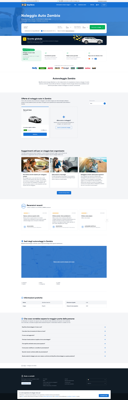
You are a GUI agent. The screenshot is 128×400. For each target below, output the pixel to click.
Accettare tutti (103, 395)
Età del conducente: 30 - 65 (48, 30)
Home (24, 365)
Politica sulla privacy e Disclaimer (50, 385)
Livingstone (42, 284)
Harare (24, 284)
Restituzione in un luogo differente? (32, 30)
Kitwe (41, 282)
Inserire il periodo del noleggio (63, 127)
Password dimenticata (69, 380)
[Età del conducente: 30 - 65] (41, 31)
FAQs (44, 380)
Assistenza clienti (82, 5)
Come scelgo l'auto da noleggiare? (50, 382)
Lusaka (58, 282)
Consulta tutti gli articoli (64, 192)
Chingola (25, 282)
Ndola (58, 284)
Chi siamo (45, 379)
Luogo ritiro (26, 26)
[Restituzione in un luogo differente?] (23, 31)
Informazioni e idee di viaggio (63, 5)
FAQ (75, 5)
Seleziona (35, 134)
